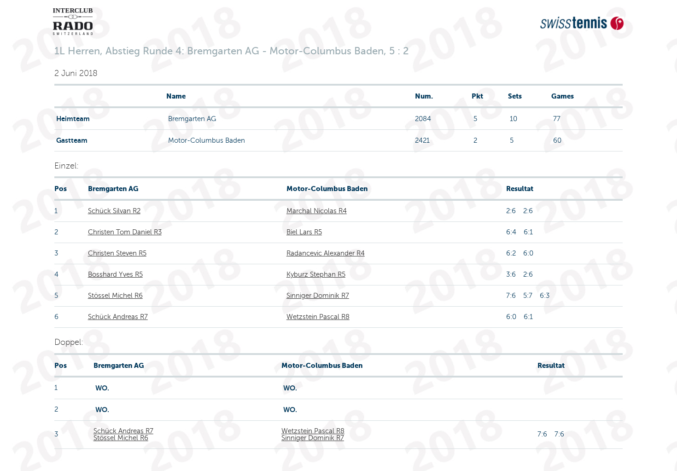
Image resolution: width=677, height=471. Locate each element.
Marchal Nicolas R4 (316, 211)
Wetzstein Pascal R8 (318, 316)
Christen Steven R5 (117, 253)
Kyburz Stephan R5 (315, 274)
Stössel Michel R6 (115, 295)
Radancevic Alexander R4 (325, 253)
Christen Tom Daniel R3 (125, 232)
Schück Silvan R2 (114, 211)
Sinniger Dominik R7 (317, 295)
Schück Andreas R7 (118, 316)
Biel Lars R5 (304, 232)
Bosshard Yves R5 (115, 274)
